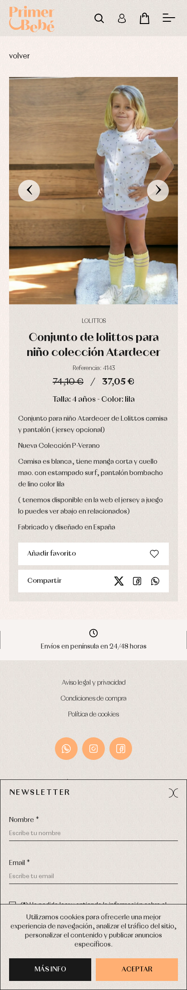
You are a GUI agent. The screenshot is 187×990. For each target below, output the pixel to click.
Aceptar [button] (137, 969)
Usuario (122, 18)
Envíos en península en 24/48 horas (94, 647)
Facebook (137, 581)
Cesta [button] (144, 18)
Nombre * (24, 820)
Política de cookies (93, 714)
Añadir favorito (51, 554)
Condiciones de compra (94, 699)
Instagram (93, 748)
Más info (50, 969)
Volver (19, 56)
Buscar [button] (99, 18)
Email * (19, 863)
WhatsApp (66, 748)
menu (169, 18)
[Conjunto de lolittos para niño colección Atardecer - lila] (93, 190)
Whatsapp (155, 581)
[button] (173, 793)
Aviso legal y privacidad (94, 683)
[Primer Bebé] (31, 18)
